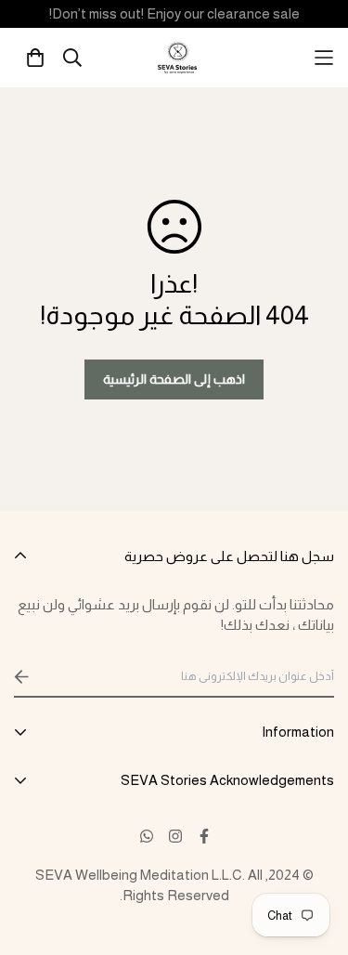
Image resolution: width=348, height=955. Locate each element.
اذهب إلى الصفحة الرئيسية (174, 379)
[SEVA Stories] (179, 57)
